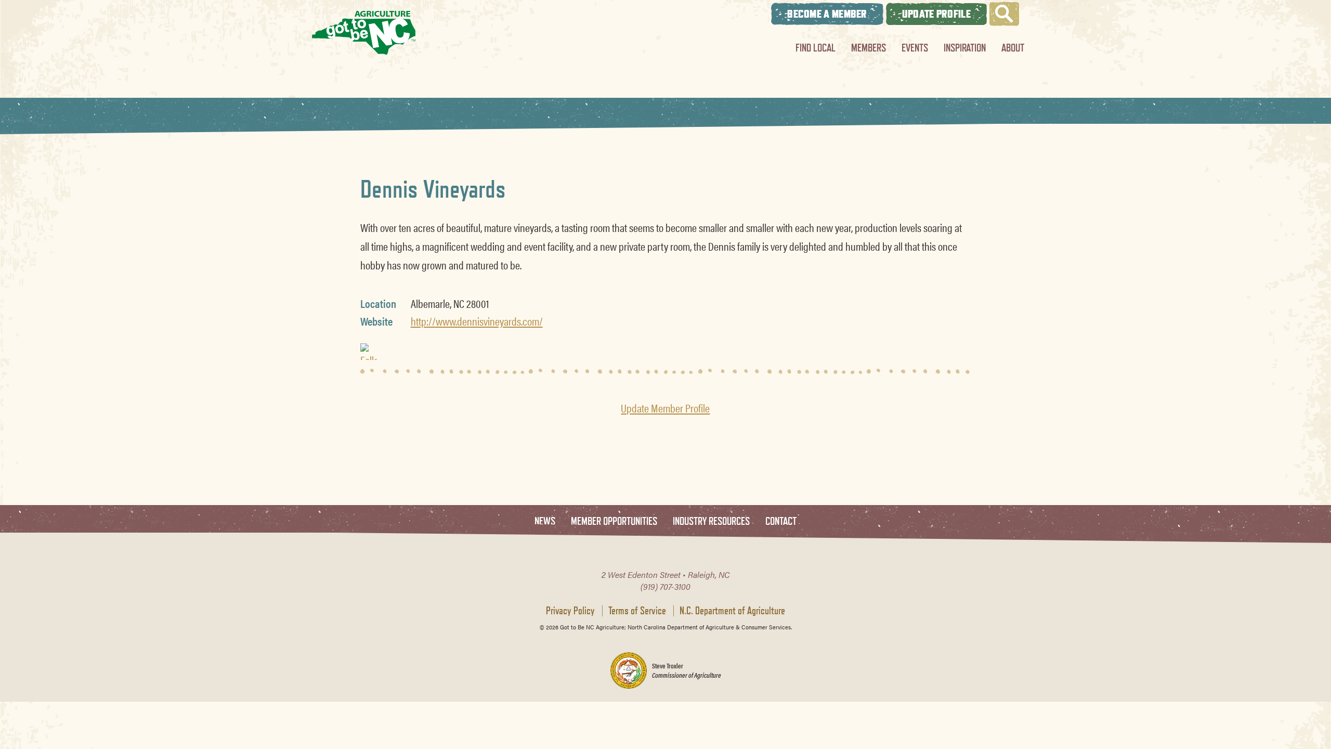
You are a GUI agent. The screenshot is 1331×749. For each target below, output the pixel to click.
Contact (781, 521)
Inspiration (965, 47)
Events (915, 47)
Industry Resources (711, 521)
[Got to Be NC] (364, 32)
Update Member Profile (665, 407)
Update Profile (936, 13)
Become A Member (827, 13)
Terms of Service (637, 610)
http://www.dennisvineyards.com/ (477, 321)
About (1012, 47)
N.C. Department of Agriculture (732, 610)
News (544, 521)
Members (868, 47)
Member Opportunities (614, 521)
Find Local (815, 47)
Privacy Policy (570, 610)
